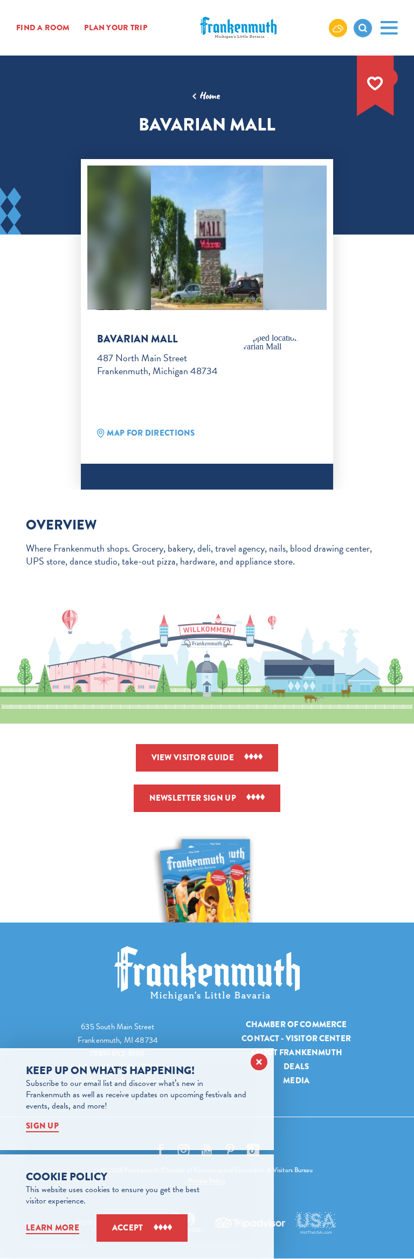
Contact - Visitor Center (296, 1038)
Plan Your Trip (116, 28)
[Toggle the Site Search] (363, 28)
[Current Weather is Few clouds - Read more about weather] (338, 27)
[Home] (207, 973)
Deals (296, 1066)
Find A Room (43, 28)
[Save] (375, 84)
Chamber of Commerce (296, 1024)
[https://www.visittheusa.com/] (315, 1223)
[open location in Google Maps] (275, 342)
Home (209, 96)
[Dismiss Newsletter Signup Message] (259, 1062)
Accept (127, 1228)
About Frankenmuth (296, 1052)
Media (296, 1080)
